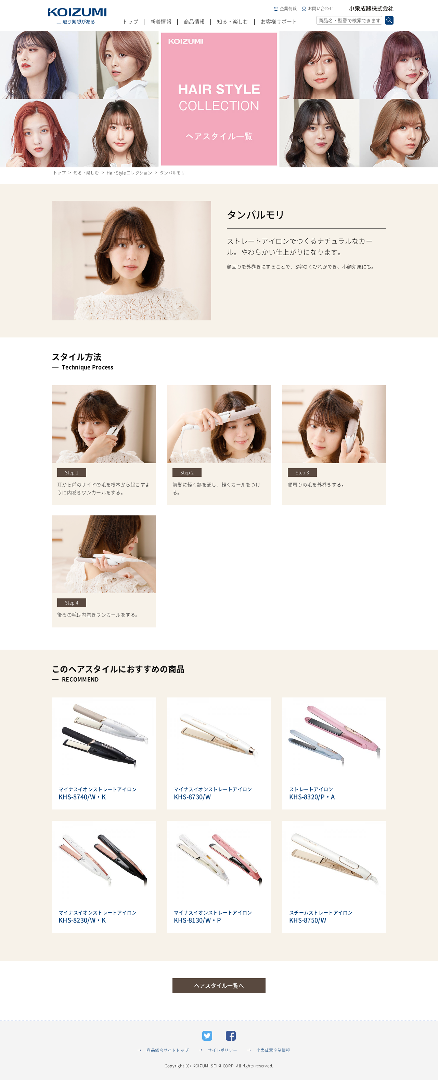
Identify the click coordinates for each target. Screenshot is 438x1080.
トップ (130, 21)
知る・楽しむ (232, 21)
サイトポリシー (222, 1050)
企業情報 (288, 8)
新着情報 (161, 21)
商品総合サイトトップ (167, 1050)
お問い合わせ (320, 8)
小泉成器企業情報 (273, 1050)
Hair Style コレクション (129, 173)
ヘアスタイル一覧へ (219, 985)
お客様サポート (279, 21)
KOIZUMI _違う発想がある (77, 16)
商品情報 (194, 21)
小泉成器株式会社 (371, 8)
